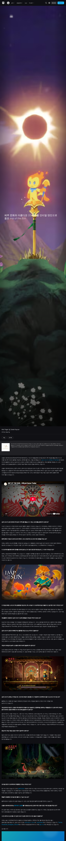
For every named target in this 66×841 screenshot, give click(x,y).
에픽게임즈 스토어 (30, 822)
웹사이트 (42, 824)
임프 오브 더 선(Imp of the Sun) (50, 460)
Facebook (4, 824)
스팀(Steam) (39, 822)
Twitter (60, 822)
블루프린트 (21, 788)
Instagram (11, 824)
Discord (16, 824)
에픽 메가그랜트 (18, 805)
